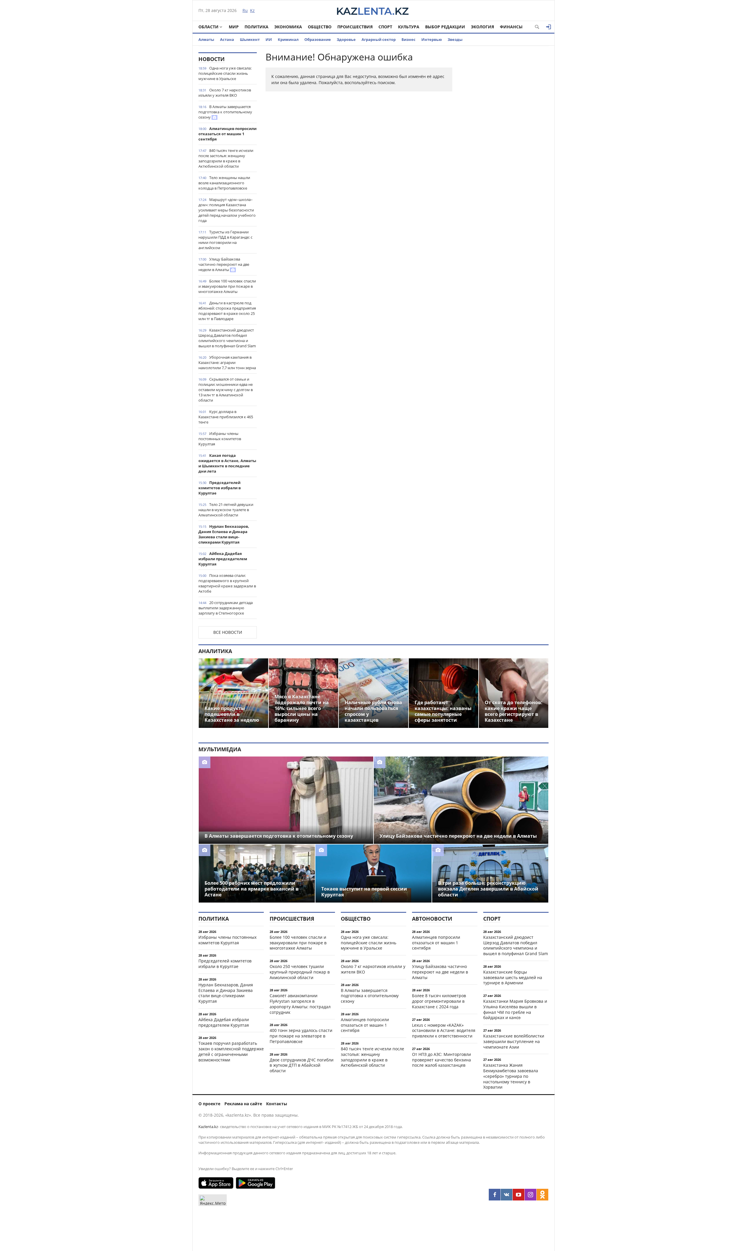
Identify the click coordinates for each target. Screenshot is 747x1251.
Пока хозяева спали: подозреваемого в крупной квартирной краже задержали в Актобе (227, 583)
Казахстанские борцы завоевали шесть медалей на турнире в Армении (512, 977)
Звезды (455, 39)
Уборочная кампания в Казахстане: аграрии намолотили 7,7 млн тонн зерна (227, 362)
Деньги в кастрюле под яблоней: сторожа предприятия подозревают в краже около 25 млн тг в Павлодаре (227, 310)
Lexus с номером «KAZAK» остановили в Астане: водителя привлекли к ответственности (443, 1030)
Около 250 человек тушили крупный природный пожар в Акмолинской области (300, 972)
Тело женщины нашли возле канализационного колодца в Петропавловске (224, 183)
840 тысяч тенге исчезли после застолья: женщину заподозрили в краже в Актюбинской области (225, 158)
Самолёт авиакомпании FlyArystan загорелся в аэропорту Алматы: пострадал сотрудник (300, 1004)
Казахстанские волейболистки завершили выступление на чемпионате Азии (513, 1041)
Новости (211, 59)
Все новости (227, 632)
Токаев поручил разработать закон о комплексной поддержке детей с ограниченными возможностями (231, 1051)
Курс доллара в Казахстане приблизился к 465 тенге (225, 417)
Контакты (276, 1103)
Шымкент (250, 39)
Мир (234, 27)
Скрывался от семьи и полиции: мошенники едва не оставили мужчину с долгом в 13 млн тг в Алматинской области (225, 389)
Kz (252, 10)
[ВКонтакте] (506, 1194)
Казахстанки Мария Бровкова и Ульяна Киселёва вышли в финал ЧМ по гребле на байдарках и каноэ (515, 1009)
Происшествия (355, 27)
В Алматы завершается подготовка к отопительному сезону (225, 112)
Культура (408, 27)
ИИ (269, 39)
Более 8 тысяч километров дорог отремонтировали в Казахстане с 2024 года (439, 1001)
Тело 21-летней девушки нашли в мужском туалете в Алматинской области (225, 510)
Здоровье (346, 39)
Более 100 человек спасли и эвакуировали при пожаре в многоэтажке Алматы (227, 286)
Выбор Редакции (445, 27)
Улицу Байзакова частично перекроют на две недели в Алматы (223, 264)
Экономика (288, 27)
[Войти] (548, 27)
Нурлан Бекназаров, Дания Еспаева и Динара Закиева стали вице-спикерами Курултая (223, 534)
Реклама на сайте (243, 1103)
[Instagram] (530, 1194)
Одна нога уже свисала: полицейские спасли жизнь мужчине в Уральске (225, 73)
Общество (319, 27)
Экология (482, 27)
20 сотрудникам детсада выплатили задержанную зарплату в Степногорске (225, 608)
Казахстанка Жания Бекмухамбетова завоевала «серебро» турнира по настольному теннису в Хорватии (510, 1076)
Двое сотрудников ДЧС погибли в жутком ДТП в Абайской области (302, 1065)
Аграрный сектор (379, 39)
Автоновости (432, 918)
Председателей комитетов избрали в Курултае (219, 488)
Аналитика (215, 651)
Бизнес (409, 39)
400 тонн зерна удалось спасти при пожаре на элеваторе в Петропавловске (301, 1036)
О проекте (209, 1103)
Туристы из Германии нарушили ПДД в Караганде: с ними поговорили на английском (225, 239)
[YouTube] (518, 1194)
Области (208, 27)
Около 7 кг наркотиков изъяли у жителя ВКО (224, 92)
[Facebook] (494, 1194)
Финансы (511, 27)
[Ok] (542, 1194)
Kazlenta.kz (208, 1126)
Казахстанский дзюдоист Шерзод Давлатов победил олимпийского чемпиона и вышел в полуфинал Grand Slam (227, 337)
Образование (317, 39)
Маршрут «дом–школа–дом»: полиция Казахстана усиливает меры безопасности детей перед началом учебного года (227, 210)
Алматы (206, 39)
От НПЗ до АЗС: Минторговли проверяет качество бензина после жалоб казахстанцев (441, 1060)
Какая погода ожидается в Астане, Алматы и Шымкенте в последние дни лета (227, 463)
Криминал (288, 39)
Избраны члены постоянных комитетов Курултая (219, 439)
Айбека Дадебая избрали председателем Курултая (222, 559)
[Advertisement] (505, 140)
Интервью (431, 39)
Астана (227, 39)
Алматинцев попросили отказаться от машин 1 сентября (227, 134)
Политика (256, 27)
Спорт (385, 27)
